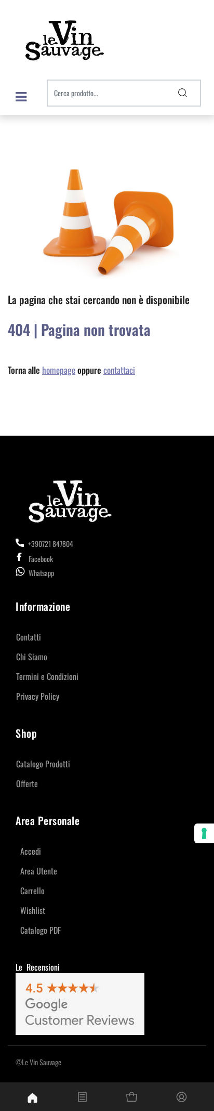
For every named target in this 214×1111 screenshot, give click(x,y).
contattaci (119, 369)
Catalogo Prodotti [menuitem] (43, 763)
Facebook (41, 558)
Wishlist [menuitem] (32, 910)
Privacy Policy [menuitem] (37, 696)
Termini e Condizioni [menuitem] (47, 676)
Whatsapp (41, 572)
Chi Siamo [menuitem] (31, 656)
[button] (183, 93)
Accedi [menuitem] (30, 851)
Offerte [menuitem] (27, 783)
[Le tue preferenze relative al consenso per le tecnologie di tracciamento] (204, 833)
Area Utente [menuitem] (38, 871)
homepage (58, 369)
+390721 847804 (49, 543)
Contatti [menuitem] (28, 637)
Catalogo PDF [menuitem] (40, 930)
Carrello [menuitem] (32, 890)
